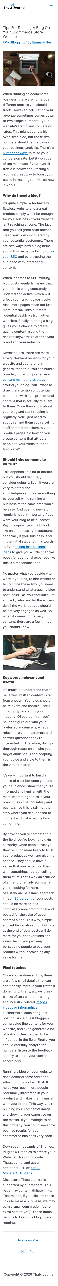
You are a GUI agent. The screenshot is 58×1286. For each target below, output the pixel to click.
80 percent (23, 898)
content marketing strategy (24, 380)
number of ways (15, 153)
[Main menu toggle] (51, 6)
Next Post (29, 1252)
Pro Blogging (15, 42)
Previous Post (29, 1240)
